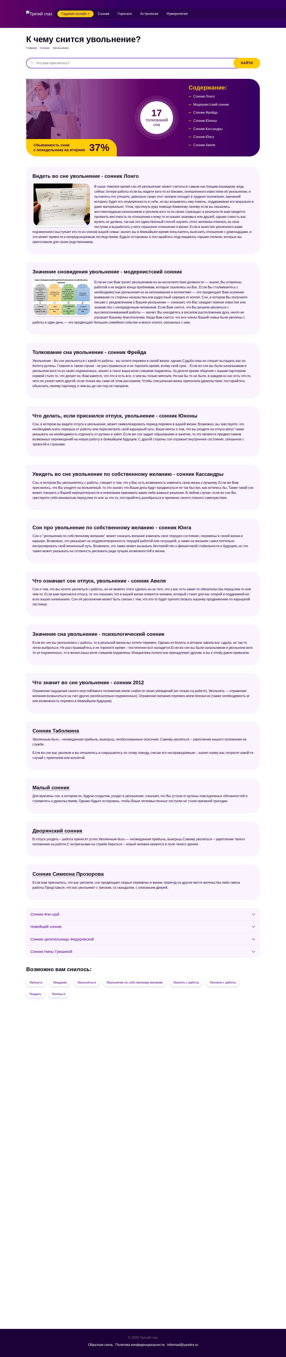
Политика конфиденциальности (140, 1345)
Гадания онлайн (74, 14)
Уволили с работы (223, 982)
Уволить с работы (186, 982)
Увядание (60, 982)
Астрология (149, 14)
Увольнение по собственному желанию (134, 982)
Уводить (35, 994)
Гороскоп (125, 14)
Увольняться (86, 982)
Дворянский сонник (57, 831)
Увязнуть (36, 982)
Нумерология (177, 14)
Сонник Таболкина (55, 731)
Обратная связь (100, 1345)
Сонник (103, 14)
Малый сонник (50, 787)
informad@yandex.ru (182, 1345)
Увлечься (58, 994)
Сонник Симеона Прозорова (68, 874)
